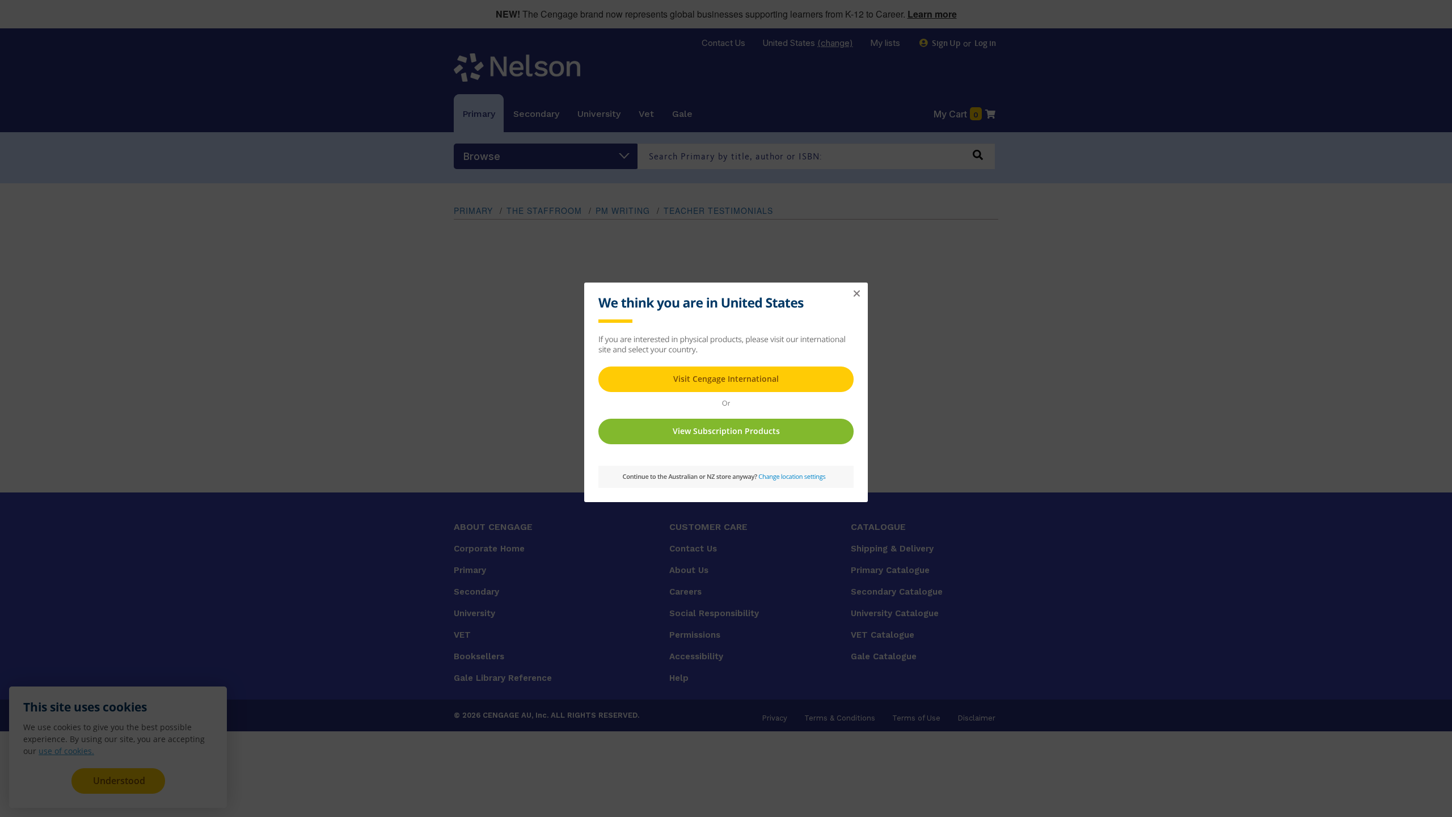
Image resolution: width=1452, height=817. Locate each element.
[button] (856, 294)
